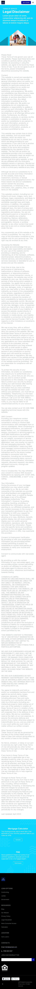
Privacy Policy (5, 916)
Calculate (18, 839)
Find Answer (18, 863)
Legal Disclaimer (6, 920)
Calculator (4, 927)
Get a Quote (26, 2)
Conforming (5, 892)
